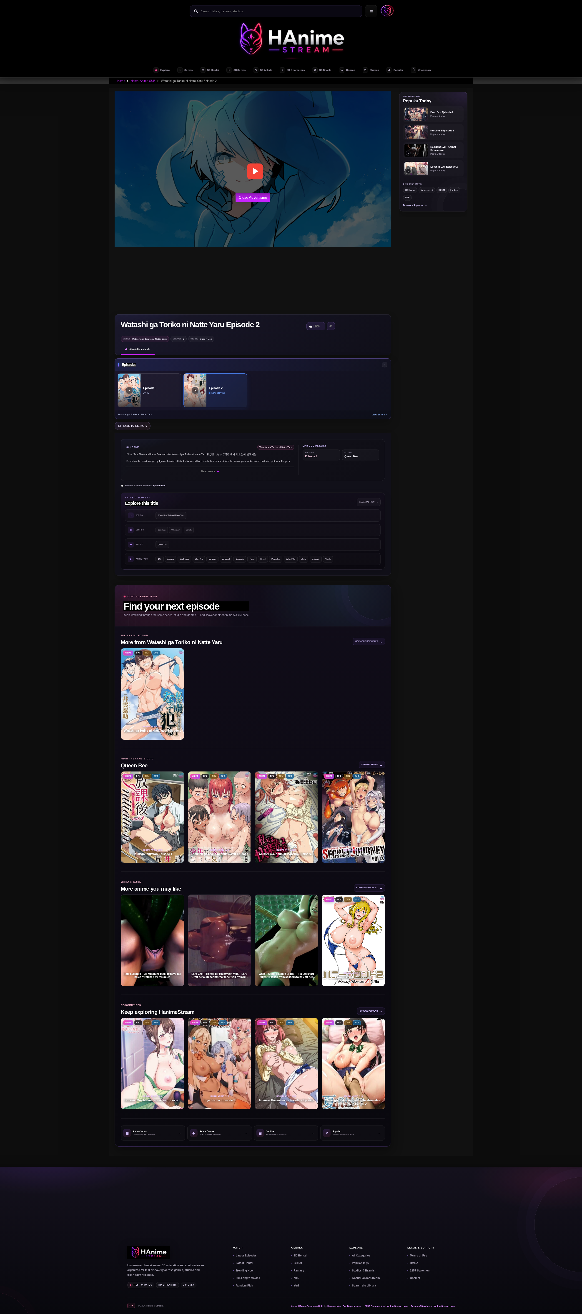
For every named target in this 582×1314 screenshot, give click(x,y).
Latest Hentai (244, 1263)
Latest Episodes (246, 1255)
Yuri (296, 1285)
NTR (407, 197)
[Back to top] (573, 1305)
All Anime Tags (368, 502)
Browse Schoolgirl (369, 887)
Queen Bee (159, 485)
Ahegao (170, 559)
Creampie (240, 559)
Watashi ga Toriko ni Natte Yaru (171, 515)
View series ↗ (379, 414)
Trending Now (244, 1270)
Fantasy (454, 190)
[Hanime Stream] (291, 39)
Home (121, 81)
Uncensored (427, 190)
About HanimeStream (366, 1278)
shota (303, 559)
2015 (159, 559)
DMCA (414, 1263)
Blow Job (199, 559)
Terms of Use (418, 1255)
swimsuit (315, 559)
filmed (263, 559)
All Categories (361, 1255)
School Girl (290, 559)
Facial (252, 559)
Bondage (162, 530)
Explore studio (371, 764)
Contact (415, 1278)
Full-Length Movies (248, 1278)
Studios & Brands (363, 1270)
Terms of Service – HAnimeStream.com (433, 1306)
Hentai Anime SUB (143, 81)
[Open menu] (371, 11)
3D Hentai (410, 190)
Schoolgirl (175, 530)
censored (226, 559)
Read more (208, 471)
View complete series (368, 641)
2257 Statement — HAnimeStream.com (386, 1306)
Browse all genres (415, 205)
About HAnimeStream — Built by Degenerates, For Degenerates (326, 1306)
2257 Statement (420, 1270)
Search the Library (364, 1285)
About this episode (139, 349)
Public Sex (275, 559)
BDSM (442, 190)
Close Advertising (253, 197)
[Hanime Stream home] (148, 1252)
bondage (212, 559)
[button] (386, 11)
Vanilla (188, 530)
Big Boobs (184, 559)
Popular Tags (360, 1263)
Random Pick (244, 1285)
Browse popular (371, 1011)
